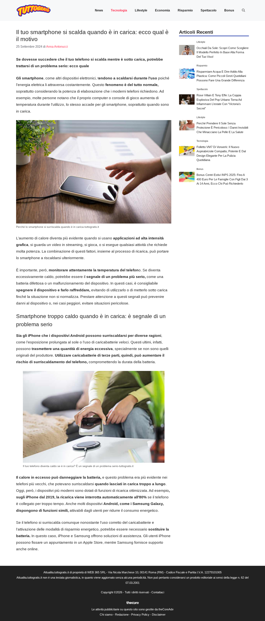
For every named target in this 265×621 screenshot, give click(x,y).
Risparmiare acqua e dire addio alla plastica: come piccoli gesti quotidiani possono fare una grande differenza (221, 76)
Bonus (229, 10)
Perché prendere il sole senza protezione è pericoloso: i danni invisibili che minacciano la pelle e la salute (222, 127)
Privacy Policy (140, 614)
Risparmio (185, 10)
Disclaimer (158, 614)
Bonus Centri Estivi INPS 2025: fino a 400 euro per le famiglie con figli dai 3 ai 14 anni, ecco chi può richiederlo (222, 179)
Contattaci (157, 592)
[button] (243, 10)
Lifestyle (141, 10)
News (99, 10)
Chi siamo (106, 614)
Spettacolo (209, 10)
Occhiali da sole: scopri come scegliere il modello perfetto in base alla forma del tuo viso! (223, 52)
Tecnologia (119, 10)
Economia (162, 10)
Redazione (122, 614)
